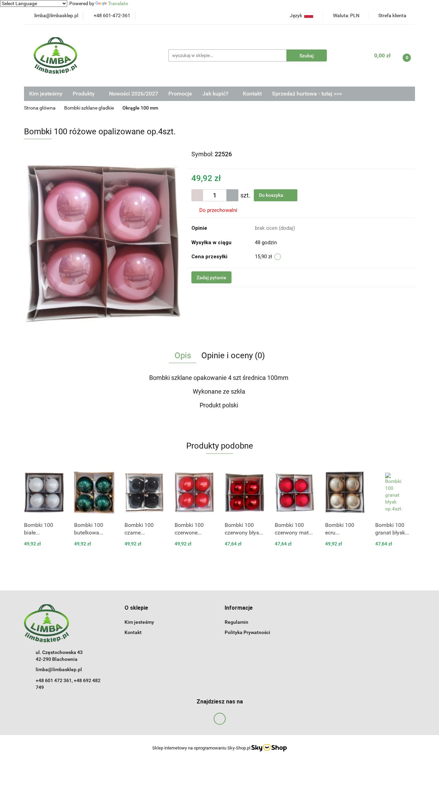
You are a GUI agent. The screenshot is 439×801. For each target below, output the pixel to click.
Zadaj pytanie (211, 277)
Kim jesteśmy (45, 93)
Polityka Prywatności (247, 632)
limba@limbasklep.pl (59, 669)
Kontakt (252, 93)
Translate (118, 3)
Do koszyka (271, 195)
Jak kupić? (216, 93)
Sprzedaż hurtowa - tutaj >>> (307, 93)
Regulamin (236, 622)
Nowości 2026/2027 (133, 93)
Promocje (180, 93)
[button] (136, 608)
